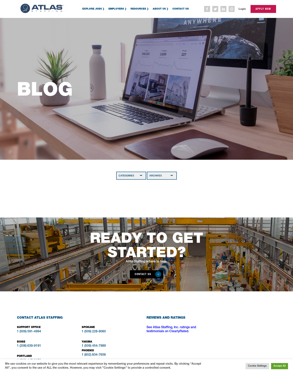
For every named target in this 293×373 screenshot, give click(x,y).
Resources (138, 8)
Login (242, 8)
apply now (263, 8)
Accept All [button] (279, 366)
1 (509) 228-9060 (94, 331)
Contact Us (180, 8)
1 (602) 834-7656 (94, 355)
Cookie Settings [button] (257, 366)
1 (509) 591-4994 (29, 331)
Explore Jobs (92, 8)
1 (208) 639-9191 (29, 346)
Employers (116, 8)
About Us (159, 8)
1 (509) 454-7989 (94, 346)
